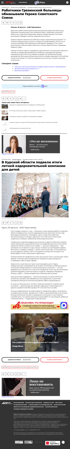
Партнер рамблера (38, 442)
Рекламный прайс (19, 402)
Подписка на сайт (48, 402)
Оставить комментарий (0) (54, 77)
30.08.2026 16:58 (6, 159)
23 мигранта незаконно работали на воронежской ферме (25, 116)
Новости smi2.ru (8, 154)
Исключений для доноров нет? (26, 69)
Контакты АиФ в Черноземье (33, 402)
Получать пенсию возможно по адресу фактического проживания (40, 67)
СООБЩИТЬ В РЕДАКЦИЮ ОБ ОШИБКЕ (23, 409)
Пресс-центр (58, 402)
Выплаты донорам (22, 70)
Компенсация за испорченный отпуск (20, 128)
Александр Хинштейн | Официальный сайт (14, 218)
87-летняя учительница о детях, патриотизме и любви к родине (27, 110)
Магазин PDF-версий (59, 404)
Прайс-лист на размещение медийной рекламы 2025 (29, 406)
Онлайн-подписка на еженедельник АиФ (40, 404)
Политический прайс (51, 406)
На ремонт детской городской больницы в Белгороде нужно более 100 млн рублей (33, 122)
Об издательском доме (20, 404)
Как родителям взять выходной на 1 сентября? (35, 342)
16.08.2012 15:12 (6, 7)
